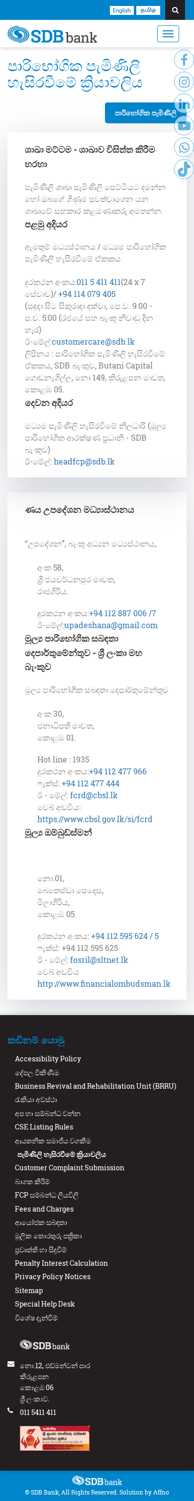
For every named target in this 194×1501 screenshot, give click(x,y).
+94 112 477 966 (118, 771)
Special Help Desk (45, 1304)
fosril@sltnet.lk (99, 959)
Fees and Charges (44, 1209)
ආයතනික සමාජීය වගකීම (53, 1140)
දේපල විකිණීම (37, 1072)
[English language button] (121, 9)
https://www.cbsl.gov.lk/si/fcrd (95, 819)
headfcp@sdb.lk (83, 461)
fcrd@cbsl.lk (94, 795)
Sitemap (29, 1290)
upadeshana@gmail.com (111, 625)
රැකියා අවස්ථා (36, 1099)
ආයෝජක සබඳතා (41, 1222)
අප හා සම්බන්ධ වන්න (48, 1113)
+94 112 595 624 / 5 (125, 936)
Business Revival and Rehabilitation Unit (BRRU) (95, 1086)
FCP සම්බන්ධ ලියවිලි (47, 1195)
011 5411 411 (38, 1412)
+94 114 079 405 (86, 293)
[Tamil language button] (148, 9)
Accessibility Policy (48, 1058)
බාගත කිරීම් (32, 1181)
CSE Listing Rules (44, 1126)
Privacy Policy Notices (53, 1276)
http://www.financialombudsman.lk (104, 983)
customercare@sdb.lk (93, 341)
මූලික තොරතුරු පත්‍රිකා (48, 1235)
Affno (161, 1492)
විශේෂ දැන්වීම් (36, 1317)
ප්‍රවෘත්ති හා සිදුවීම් (41, 1249)
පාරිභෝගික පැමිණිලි (146, 112)
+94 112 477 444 (90, 783)
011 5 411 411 (99, 282)
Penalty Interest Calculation (61, 1263)
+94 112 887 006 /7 (122, 613)
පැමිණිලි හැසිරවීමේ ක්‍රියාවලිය (61, 1154)
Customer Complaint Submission (69, 1167)
